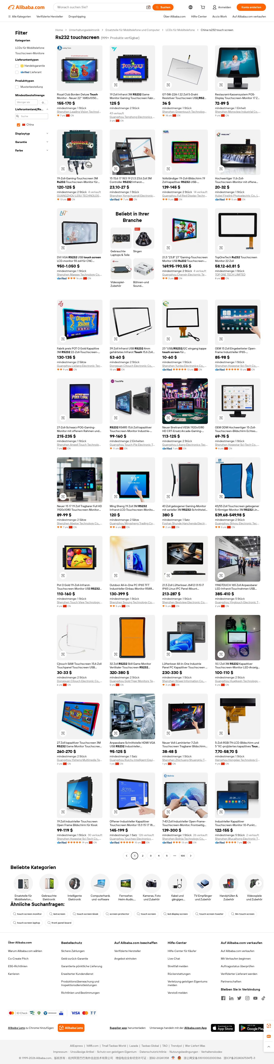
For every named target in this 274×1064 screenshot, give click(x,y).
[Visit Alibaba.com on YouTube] (255, 998)
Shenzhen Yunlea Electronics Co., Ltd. (185, 365)
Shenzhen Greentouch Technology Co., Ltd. (185, 111)
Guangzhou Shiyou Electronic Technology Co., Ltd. (238, 523)
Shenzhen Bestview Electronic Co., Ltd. (185, 602)
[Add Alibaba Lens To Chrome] (71, 1028)
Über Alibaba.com (20, 942)
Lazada (133, 1045)
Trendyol (176, 1045)
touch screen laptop (28, 922)
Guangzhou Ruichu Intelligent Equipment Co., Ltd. (132, 760)
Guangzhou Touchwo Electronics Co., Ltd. (132, 838)
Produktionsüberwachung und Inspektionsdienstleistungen (80, 983)
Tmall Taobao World (114, 1045)
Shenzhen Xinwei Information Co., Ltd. (185, 681)
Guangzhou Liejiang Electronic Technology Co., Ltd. (79, 365)
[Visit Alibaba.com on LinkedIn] (231, 998)
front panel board (61, 922)
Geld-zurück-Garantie (74, 958)
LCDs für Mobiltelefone (180, 30)
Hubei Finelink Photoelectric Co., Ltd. (238, 195)
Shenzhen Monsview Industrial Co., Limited (238, 111)
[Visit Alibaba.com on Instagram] (247, 998)
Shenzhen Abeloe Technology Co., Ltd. (79, 523)
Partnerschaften (231, 981)
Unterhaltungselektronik (84, 30)
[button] (148, 7)
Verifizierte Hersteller (127, 951)
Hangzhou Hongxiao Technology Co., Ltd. (238, 760)
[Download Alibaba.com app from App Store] (223, 1028)
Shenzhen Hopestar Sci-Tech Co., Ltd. (238, 365)
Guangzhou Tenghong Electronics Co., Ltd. (132, 116)
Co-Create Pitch (18, 958)
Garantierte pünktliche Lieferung (81, 966)
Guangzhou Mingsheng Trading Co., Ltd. (132, 523)
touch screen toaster (211, 914)
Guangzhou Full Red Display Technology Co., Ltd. (185, 195)
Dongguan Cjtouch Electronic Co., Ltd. (132, 365)
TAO (164, 1045)
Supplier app (118, 1027)
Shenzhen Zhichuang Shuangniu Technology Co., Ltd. (185, 760)
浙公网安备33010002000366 (202, 1058)
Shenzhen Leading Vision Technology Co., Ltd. (79, 111)
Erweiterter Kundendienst (77, 973)
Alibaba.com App (195, 1027)
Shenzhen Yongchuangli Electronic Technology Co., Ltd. (132, 195)
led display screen (177, 914)
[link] (269, 1026)
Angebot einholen (125, 958)
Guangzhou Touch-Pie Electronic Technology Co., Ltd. (132, 444)
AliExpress (76, 1045)
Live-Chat (174, 958)
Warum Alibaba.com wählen (25, 951)
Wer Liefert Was (195, 1045)
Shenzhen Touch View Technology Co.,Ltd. (79, 602)
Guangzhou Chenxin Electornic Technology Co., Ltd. (185, 274)
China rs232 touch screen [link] (217, 30)
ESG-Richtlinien (17, 966)
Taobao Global (150, 1045)
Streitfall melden (178, 966)
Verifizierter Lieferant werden (239, 973)
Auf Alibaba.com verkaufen (237, 951)
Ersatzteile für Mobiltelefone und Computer (133, 30)
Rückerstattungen (179, 973)
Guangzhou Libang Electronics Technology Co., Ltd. (185, 444)
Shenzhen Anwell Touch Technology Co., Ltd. (79, 444)
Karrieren (13, 973)
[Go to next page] (190, 855)
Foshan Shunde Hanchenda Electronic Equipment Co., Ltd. (185, 523)
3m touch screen (244, 914)
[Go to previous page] (126, 855)
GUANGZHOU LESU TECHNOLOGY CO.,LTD (79, 195)
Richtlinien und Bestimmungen (80, 992)
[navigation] (30, 443)
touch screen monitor (29, 914)
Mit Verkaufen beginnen (236, 958)
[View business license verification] (173, 1058)
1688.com (92, 1045)
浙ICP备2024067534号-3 (239, 1058)
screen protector (119, 914)
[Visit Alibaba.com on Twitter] (239, 998)
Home (59, 30)
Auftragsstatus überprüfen (237, 966)
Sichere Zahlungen (73, 951)
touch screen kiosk (87, 914)
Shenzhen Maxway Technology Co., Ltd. (79, 274)
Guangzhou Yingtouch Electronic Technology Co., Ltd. (238, 602)
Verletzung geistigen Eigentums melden (187, 983)
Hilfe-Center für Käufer (182, 951)
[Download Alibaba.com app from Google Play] (252, 1028)
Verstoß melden (178, 992)
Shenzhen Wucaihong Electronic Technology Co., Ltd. (238, 838)
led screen (59, 914)
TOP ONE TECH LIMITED (230, 274)
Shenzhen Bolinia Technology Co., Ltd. (185, 838)
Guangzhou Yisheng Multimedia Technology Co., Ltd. (79, 760)
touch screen (148, 914)
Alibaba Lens (16, 1027)
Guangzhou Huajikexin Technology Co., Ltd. (238, 681)
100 (183, 855)
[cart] (204, 7)
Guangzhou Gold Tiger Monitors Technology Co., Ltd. (132, 681)
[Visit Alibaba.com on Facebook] (223, 998)
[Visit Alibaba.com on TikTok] (263, 998)
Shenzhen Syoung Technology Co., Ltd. (132, 602)
